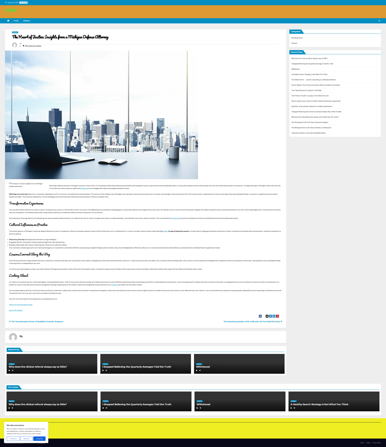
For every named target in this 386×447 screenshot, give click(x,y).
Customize (13, 438)
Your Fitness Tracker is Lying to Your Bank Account (310, 96)
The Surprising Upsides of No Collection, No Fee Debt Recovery (251, 321)
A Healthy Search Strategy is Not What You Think (309, 74)
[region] (26, 432)
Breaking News (297, 38)
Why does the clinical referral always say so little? (38, 366)
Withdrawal (203, 366)
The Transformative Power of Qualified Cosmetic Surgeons (37, 321)
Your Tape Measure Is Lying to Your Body (306, 90)
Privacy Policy (377, 442)
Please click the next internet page (20, 305)
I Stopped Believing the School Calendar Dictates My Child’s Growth (316, 112)
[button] (379, 21)
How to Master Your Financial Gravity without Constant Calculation (315, 85)
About (362, 442)
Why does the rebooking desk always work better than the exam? (315, 117)
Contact (368, 442)
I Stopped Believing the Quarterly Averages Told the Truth (136, 366)
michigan (114, 285)
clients (165, 231)
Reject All (26, 438)
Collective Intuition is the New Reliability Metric (308, 133)
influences (84, 188)
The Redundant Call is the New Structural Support (309, 122)
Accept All (39, 438)
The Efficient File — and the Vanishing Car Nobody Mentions (313, 80)
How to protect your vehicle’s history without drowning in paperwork (316, 101)
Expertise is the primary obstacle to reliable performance (311, 106)
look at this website (16, 310)
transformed (175, 218)
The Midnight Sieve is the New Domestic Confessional (311, 128)
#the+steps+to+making (33, 46)
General (26, 21)
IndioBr (11, 10)
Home (16, 21)
